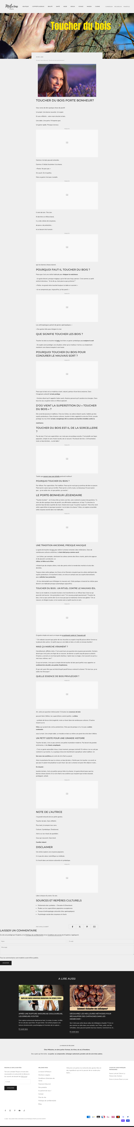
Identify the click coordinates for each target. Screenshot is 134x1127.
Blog (39, 1104)
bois (53, 550)
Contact (40, 1094)
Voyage (80, 6)
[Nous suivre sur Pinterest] (15, 1110)
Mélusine (24, 1077)
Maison (89, 6)
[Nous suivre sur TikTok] (24, 1110)
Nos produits (42, 1087)
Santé (58, 6)
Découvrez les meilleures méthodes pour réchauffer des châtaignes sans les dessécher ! (90, 1016)
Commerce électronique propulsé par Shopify (32, 1118)
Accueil (38, 60)
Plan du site (42, 1097)
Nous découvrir (44, 60)
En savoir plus (23, 1029)
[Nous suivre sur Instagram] (10, 1110)
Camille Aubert (44, 926)
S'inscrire (10, 1088)
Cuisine (97, 6)
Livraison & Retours (44, 1072)
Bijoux (73, 6)
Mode (65, 6)
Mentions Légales (44, 1075)
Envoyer (6, 963)
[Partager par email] (94, 927)
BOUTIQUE (26, 6)
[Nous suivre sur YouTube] (19, 1110)
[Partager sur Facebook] (72, 927)
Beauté (50, 6)
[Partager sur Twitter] (79, 927)
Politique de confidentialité (34, 935)
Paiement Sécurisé (44, 1084)
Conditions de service (55, 935)
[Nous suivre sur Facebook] (5, 1110)
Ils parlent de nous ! (44, 1091)
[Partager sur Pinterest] (87, 927)
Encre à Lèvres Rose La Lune (118, 1079)
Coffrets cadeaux (38, 6)
